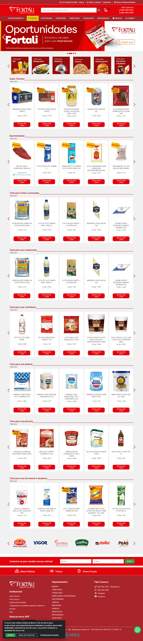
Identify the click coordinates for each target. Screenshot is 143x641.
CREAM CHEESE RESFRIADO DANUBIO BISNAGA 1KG (121, 225)
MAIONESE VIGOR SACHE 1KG (96, 224)
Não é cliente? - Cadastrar (100, 2)
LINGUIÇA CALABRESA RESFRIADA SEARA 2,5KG (22, 453)
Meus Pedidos (27, 571)
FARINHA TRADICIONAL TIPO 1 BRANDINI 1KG (22, 396)
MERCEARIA (56, 605)
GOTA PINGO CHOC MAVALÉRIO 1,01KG (71, 339)
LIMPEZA (55, 602)
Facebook (101, 597)
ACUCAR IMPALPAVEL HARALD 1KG (47, 339)
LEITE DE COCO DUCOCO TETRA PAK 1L (121, 510)
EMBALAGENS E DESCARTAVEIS (64, 596)
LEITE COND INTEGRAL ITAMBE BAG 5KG (71, 510)
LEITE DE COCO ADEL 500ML (22, 339)
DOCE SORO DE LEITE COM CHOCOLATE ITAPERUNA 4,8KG (121, 340)
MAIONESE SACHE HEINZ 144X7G (22, 110)
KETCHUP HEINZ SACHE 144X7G (47, 110)
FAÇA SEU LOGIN (22, 124)
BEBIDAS (55, 587)
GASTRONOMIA (57, 599)
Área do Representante (125, 2)
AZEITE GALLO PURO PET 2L (121, 453)
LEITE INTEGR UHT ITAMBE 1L (47, 167)
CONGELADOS (57, 593)
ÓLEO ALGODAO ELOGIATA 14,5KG (96, 453)
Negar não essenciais (27, 635)
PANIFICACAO (57, 612)
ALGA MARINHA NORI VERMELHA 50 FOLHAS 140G (121, 111)
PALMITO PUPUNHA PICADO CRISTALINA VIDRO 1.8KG (71, 111)
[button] (67, 53)
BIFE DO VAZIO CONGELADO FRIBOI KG (22, 167)
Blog (11, 612)
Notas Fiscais (89, 571)
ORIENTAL (55, 609)
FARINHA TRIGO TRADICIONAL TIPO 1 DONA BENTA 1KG (71, 397)
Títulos (58, 571)
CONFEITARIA (57, 590)
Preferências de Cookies (49, 635)
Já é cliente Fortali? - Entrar (73, 2)
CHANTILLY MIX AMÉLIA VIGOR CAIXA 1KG (47, 510)
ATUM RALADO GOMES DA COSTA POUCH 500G (22, 224)
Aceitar (10, 635)
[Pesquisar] (99, 10)
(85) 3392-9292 (127, 13)
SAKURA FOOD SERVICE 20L (96, 110)
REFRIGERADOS (57, 615)
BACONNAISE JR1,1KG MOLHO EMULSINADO (121, 167)
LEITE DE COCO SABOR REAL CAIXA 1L (46, 224)
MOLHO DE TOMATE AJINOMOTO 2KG (46, 453)
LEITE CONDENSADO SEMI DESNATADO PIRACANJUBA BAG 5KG (96, 168)
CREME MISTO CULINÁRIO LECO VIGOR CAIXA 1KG (71, 167)
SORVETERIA (57, 618)
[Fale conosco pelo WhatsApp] (137, 629)
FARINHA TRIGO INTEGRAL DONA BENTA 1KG (47, 396)
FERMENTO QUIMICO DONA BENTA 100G (96, 396)
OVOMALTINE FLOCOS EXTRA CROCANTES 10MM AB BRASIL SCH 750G (96, 511)
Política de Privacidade (17, 602)
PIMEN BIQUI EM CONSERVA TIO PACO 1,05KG (71, 454)
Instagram (101, 593)
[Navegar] (4, 37)
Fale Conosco (14, 599)
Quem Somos (14, 596)
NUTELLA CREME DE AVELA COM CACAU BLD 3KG (22, 511)
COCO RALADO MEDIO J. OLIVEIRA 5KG (71, 224)
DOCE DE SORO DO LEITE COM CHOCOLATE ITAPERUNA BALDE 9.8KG (96, 340)
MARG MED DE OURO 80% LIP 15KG (121, 396)
